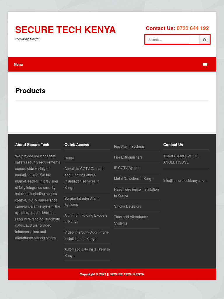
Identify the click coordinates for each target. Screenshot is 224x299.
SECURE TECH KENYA (65, 29)
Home (69, 157)
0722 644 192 (193, 28)
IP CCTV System (127, 167)
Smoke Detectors (127, 206)
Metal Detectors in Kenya (134, 178)
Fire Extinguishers (128, 156)
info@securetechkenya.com (185, 180)
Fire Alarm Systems (129, 146)
